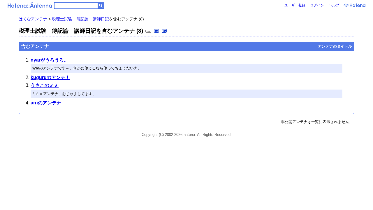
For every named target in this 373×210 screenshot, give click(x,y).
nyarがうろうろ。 (49, 59)
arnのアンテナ (46, 102)
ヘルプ (334, 5)
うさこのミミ (45, 85)
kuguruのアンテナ (50, 77)
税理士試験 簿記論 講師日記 (80, 19)
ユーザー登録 (294, 5)
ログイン (317, 5)
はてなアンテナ (33, 19)
